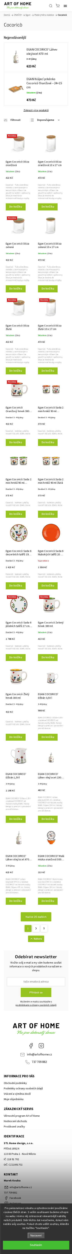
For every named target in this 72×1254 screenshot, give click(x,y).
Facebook (31, 1046)
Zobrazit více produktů (36, 110)
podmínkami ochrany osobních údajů (36, 1005)
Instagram (41, 1046)
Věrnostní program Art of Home (22, 1116)
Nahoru (38, 939)
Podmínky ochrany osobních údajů (23, 1088)
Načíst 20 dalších (36, 916)
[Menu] (65, 6)
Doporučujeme (45, 120)
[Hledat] (51, 6)
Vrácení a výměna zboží (17, 1094)
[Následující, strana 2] (36, 928)
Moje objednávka (13, 1099)
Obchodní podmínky (15, 1083)
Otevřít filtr (12, 120)
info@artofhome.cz (39, 1054)
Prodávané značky (14, 1127)
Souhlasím (36, 1245)
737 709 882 (39, 1062)
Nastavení (36, 1235)
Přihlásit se (36, 992)
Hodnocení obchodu (15, 1121)
